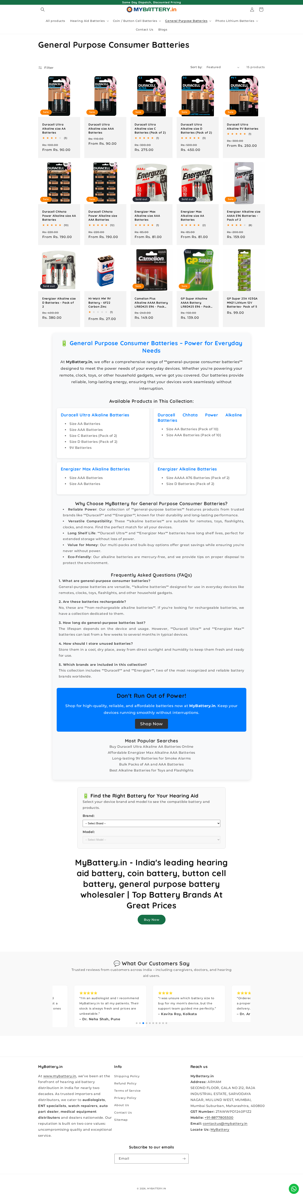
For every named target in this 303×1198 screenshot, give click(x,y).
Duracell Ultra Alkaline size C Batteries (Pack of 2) (150, 128)
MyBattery (219, 1130)
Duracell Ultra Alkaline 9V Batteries (242, 126)
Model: (89, 832)
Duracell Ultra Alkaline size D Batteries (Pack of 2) (196, 128)
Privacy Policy (125, 1098)
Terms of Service (127, 1091)
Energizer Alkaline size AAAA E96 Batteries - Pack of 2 (244, 216)
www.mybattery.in (59, 1076)
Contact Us (123, 1112)
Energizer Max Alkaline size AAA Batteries (147, 216)
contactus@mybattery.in (225, 1124)
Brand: (89, 816)
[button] (42, 9)
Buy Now (151, 920)
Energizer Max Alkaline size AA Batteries (192, 216)
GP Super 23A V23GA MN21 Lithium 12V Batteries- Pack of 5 (242, 302)
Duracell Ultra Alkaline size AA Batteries (54, 128)
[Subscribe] (183, 1159)
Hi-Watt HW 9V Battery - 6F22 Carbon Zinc (99, 302)
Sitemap (121, 1120)
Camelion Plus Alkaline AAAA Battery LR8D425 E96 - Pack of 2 (151, 303)
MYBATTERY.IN (156, 1188)
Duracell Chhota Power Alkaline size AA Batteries (59, 216)
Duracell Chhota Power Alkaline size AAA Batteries (102, 216)
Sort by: (196, 67)
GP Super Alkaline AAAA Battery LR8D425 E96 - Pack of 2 (196, 303)
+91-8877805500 (218, 1118)
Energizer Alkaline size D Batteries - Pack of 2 (59, 302)
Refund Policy (125, 1083)
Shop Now (151, 723)
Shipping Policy (127, 1076)
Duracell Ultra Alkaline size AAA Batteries (101, 128)
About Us (121, 1105)
